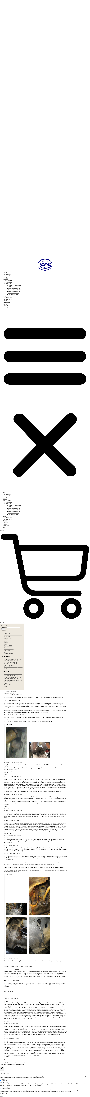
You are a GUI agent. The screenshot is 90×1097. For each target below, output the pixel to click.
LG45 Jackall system (9, 665)
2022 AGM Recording (13, 22)
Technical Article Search (14, 14)
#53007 (18, 845)
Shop (5, 25)
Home (5, 2)
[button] (45, 129)
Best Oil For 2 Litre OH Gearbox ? (13, 664)
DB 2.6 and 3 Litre (9, 649)
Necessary (4, 1080)
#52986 (20, 810)
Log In (6, 36)
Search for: (4, 627)
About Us (8, 3)
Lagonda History (10, 5)
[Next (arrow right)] (2, 1096)
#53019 (17, 998)
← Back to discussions (10, 691)
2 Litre (6, 639)
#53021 (17, 1038)
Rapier (6, 644)
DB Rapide (7, 650)
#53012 (18, 958)
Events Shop (9, 28)
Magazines (8, 13)
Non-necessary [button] (4, 1087)
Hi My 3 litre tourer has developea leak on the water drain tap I (13, 660)
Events (6, 8)
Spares (5, 30)
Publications (8, 10)
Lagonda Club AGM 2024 (14, 20)
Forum (6, 33)
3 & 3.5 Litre (7, 643)
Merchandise (9, 27)
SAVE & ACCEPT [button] (4, 1093)
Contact (6, 35)
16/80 (5, 641)
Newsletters (9, 11)
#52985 (20, 794)
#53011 (18, 853)
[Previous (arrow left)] (0, 1096)
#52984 (20, 777)
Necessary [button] (2, 1079)
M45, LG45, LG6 (8, 646)
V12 (5, 647)
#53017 (17, 969)
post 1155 (20, 715)
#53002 (19, 835)
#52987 (20, 820)
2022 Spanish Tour (13, 24)
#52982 (20, 695)
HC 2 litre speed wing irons (11, 662)
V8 (5, 652)
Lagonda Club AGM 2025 (14, 19)
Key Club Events (10, 16)
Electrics (12, 693)
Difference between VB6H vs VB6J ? (13, 680)
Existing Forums (8, 653)
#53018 (17, 980)
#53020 (17, 1024)
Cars (7, 226)
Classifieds (7, 32)
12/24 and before (8, 638)
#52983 (20, 762)
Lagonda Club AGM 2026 (14, 17)
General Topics (8, 633)
